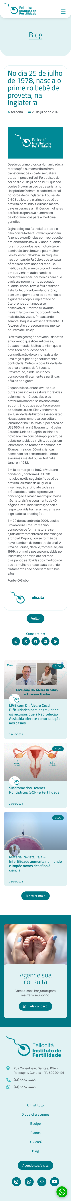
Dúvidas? (36, 1142)
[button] (16, 641)
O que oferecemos (35, 1114)
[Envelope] (41, 1181)
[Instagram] (16, 1181)
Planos (35, 1132)
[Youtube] (54, 1181)
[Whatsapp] (29, 1181)
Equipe (35, 1123)
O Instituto (35, 1105)
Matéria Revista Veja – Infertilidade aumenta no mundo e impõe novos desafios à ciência (35, 863)
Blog (35, 1151)
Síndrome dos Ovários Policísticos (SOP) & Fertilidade (34, 790)
